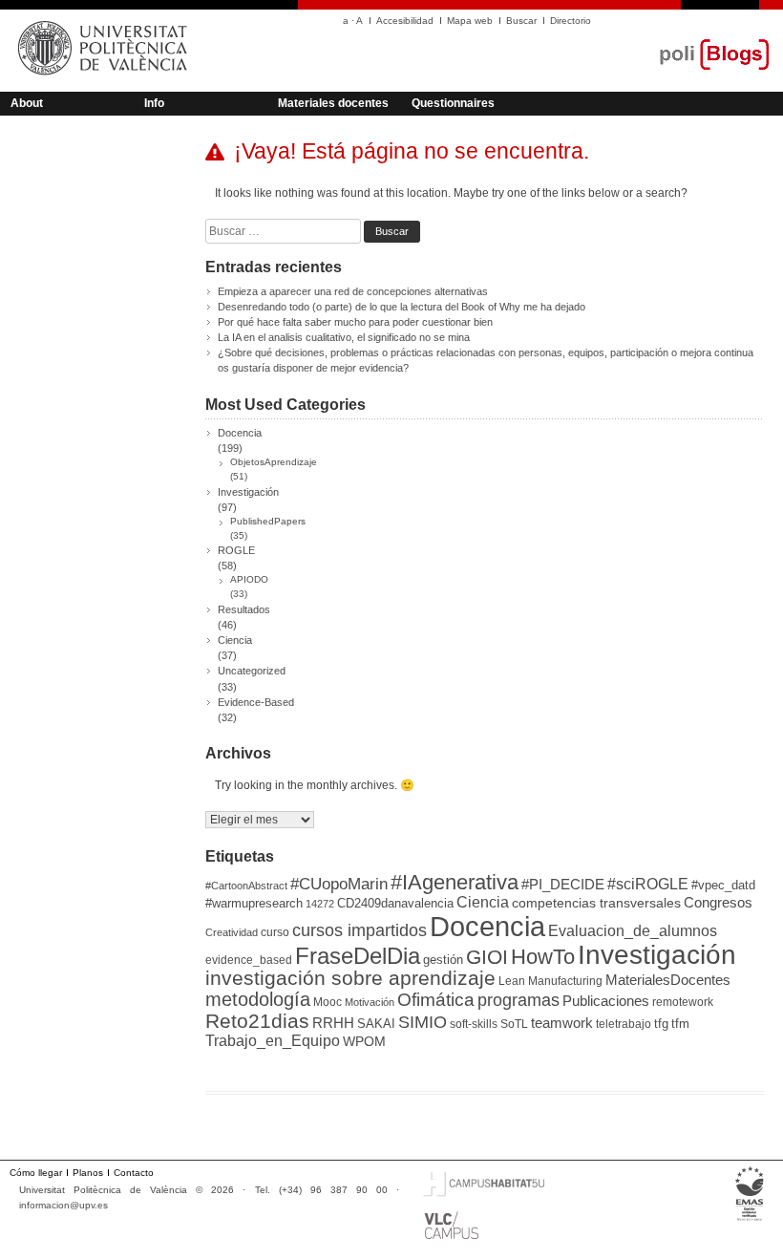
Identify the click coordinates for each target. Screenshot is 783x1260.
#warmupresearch (254, 903)
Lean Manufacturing (550, 981)
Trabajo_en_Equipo (272, 1040)
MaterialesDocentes (667, 980)
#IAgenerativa (454, 882)
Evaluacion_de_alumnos (632, 930)
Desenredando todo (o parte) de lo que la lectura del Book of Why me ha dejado (401, 306)
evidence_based (248, 960)
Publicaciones (605, 1001)
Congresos (718, 902)
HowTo (543, 957)
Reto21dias (257, 1021)
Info (154, 103)
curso (275, 932)
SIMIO (422, 1022)
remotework (682, 1002)
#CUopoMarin (339, 884)
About (27, 103)
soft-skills (473, 1024)
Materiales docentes (333, 103)
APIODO (249, 579)
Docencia (240, 432)
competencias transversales (596, 902)
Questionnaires (453, 103)
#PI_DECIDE (562, 884)
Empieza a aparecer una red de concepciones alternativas (353, 291)
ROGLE (236, 550)
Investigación (248, 492)
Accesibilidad (405, 20)
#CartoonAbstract (246, 885)
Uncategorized (252, 670)
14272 (320, 903)
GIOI (487, 957)
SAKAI (376, 1023)
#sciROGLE (647, 883)
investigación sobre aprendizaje (350, 978)
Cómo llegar (36, 1172)
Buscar (521, 20)
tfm (680, 1023)
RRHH (333, 1023)
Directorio (570, 20)
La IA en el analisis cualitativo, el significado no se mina (344, 337)
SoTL (514, 1024)
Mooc (327, 1002)
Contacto (134, 1172)
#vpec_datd (723, 885)
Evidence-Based (256, 702)
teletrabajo (623, 1024)
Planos (88, 1172)
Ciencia (235, 640)
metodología (257, 999)
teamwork (562, 1023)
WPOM (364, 1041)
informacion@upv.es (63, 1205)
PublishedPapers (268, 521)
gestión (443, 959)
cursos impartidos (359, 930)
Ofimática (436, 1000)
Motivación (369, 1002)
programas (518, 1000)
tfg (661, 1023)
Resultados (244, 609)
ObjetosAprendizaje (273, 462)
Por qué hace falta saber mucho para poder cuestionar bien (355, 322)
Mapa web (470, 20)
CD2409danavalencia (395, 903)
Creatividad (231, 932)
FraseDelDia (357, 956)
